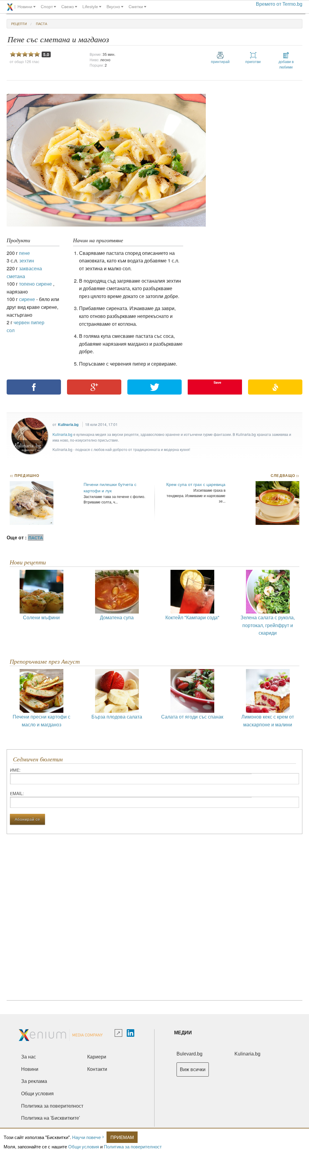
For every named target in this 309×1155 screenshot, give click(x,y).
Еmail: (17, 793)
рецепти (19, 23)
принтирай (220, 61)
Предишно (24, 475)
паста (41, 23)
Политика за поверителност (133, 1146)
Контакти (97, 1069)
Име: (15, 770)
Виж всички (192, 1069)
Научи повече (86, 1137)
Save (217, 382)
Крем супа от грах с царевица (195, 484)
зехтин (26, 260)
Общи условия (83, 1146)
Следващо (285, 475)
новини (25, 6)
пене (24, 252)
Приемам (122, 1137)
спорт (47, 6)
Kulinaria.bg (68, 424)
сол (10, 330)
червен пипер (29, 322)
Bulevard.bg (189, 1053)
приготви (253, 61)
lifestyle (90, 6)
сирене (27, 299)
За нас (28, 1056)
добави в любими (286, 64)
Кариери (96, 1056)
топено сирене (35, 283)
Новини (29, 1069)
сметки (136, 6)
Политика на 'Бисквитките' (50, 1118)
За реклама (34, 1081)
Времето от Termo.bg (279, 4)
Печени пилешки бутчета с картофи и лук (110, 487)
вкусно (113, 6)
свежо (67, 6)
